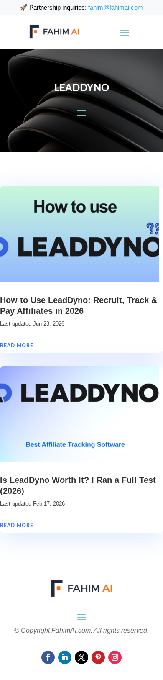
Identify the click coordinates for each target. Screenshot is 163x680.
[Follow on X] (81, 657)
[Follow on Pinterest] (98, 657)
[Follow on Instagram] (115, 657)
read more (16, 345)
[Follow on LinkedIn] (64, 657)
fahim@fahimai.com (115, 7)
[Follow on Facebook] (48, 657)
